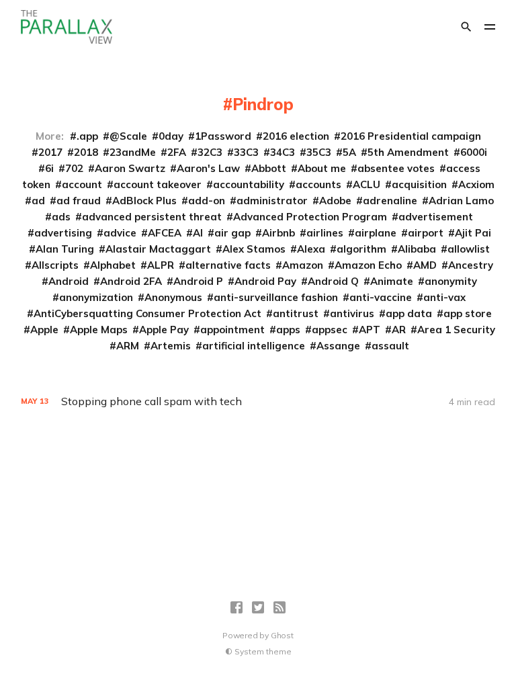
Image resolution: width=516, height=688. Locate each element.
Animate (391, 281)
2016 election (296, 136)
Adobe (335, 200)
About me (322, 168)
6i (49, 168)
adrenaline (390, 200)
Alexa (311, 249)
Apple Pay (164, 329)
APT (369, 329)
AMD (425, 265)
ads (61, 216)
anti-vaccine (380, 297)
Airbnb (278, 232)
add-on (206, 200)
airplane (375, 232)
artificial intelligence (253, 345)
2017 (50, 152)
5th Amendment (408, 152)
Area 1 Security (456, 329)
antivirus (352, 313)
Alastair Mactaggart (158, 249)
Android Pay (265, 281)
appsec (329, 329)
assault (390, 345)
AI (198, 232)
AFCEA (164, 232)
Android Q (333, 281)
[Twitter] (258, 607)
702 (74, 168)
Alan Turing (65, 249)
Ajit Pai (473, 232)
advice (119, 232)
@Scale (128, 136)
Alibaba (417, 249)
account (82, 184)
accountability (248, 184)
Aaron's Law (208, 168)
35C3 (318, 152)
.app (87, 136)
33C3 (246, 152)
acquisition (419, 184)
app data (409, 313)
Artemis (170, 345)
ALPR (160, 265)
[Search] (466, 27)
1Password (223, 136)
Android (68, 281)
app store (467, 313)
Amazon (302, 265)
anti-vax (444, 297)
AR (399, 329)
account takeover (158, 184)
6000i (473, 152)
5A (349, 152)
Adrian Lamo (461, 200)
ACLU (366, 184)
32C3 (210, 152)
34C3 (282, 152)
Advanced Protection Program (310, 216)
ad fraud (78, 200)
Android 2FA (131, 281)
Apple (44, 329)
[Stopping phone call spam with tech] (258, 401)
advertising (63, 232)
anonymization (96, 297)
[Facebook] (236, 607)
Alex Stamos (254, 249)
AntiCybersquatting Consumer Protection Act (147, 313)
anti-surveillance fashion (276, 297)
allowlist (468, 249)
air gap (232, 232)
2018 (86, 152)
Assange (338, 345)
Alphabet (113, 265)
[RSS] (279, 607)
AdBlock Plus (144, 200)
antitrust (295, 313)
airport (425, 232)
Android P (198, 281)
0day (171, 136)
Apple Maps (99, 329)
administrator (272, 200)
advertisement (435, 216)
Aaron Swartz (130, 168)
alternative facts (228, 265)
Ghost (282, 635)
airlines (324, 232)
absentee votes (396, 168)
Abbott (268, 168)
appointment (232, 329)
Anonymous (173, 297)
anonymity (451, 281)
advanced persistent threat (152, 216)
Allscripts (55, 265)
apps (288, 329)
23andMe (133, 152)
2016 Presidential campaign (411, 136)
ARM (127, 345)
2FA (176, 152)
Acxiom (476, 184)
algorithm (361, 249)
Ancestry (470, 265)
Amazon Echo (368, 265)
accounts (318, 184)
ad (38, 200)
